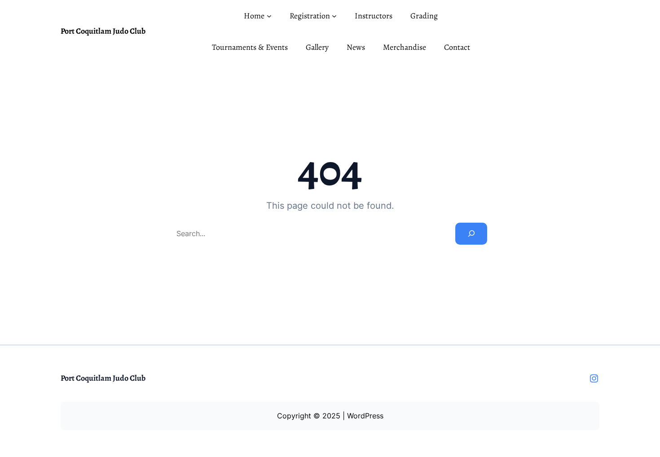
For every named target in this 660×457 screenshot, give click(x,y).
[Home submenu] (269, 15)
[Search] (471, 234)
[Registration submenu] (334, 15)
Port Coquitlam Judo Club (103, 31)
